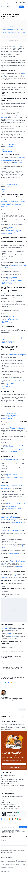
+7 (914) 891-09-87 (8, 446)
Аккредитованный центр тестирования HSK (12, 244)
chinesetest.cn (9, 581)
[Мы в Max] (2, 819)
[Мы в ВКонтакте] (7, 819)
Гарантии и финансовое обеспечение (9, 855)
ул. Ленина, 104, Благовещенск (14, 416)
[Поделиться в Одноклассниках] (11, 682)
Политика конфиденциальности (8, 848)
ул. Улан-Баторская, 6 (11, 451)
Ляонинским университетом (17, 428)
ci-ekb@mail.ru (10, 341)
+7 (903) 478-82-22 (12, 474)
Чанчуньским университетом (16, 532)
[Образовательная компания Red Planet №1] (5, 6)
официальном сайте (16, 522)
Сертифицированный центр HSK (9, 459)
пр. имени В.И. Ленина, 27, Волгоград (16, 477)
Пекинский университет (7, 204)
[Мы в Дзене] (12, 819)
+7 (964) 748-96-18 (12, 445)
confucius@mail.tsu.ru (12, 506)
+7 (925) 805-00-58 (12, 184)
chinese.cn (9, 633)
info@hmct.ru (9, 186)
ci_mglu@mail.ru (10, 146)
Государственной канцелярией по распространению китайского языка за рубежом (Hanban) (13, 159)
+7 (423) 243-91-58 (12, 380)
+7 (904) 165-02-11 (11, 316)
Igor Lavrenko (4, 697)
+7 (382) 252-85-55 (12, 503)
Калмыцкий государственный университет (12, 560)
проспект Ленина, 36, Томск (13, 508)
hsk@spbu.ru (9, 228)
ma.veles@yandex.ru (21, 449)
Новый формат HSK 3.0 (8, 26)
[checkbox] (1, 830)
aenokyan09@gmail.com (12, 318)
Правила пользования (20, 850)
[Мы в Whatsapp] (17, 819)
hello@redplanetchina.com (7, 800)
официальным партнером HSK (8, 519)
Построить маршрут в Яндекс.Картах (9, 808)
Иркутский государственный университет (12, 427)
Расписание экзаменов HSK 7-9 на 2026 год (13, 29)
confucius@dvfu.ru (11, 383)
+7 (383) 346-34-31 (12, 277)
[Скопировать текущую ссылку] (2, 682)
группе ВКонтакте (8, 524)
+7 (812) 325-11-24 (11, 227)
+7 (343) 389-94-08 (12, 338)
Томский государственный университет (11, 485)
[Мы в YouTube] (20, 819)
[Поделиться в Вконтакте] (8, 682)
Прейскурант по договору (6, 852)
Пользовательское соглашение (8, 850)
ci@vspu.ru (9, 475)
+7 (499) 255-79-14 (12, 144)
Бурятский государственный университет (12, 530)
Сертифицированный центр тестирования (12, 293)
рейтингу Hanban (10, 120)
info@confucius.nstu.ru (12, 279)
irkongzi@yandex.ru (10, 449)
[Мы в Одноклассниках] (10, 819)
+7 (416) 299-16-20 (11, 413)
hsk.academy (13, 636)
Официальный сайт (7, 151)
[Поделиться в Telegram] (5, 682)
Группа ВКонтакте (7, 453)
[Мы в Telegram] (4, 819)
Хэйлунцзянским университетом (17, 354)
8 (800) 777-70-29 (22, 2)
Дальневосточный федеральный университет (12, 352)
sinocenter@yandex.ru (12, 415)
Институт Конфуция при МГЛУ (10, 36)
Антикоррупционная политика (7, 857)
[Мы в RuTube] (15, 819)
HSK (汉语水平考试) (16, 46)
